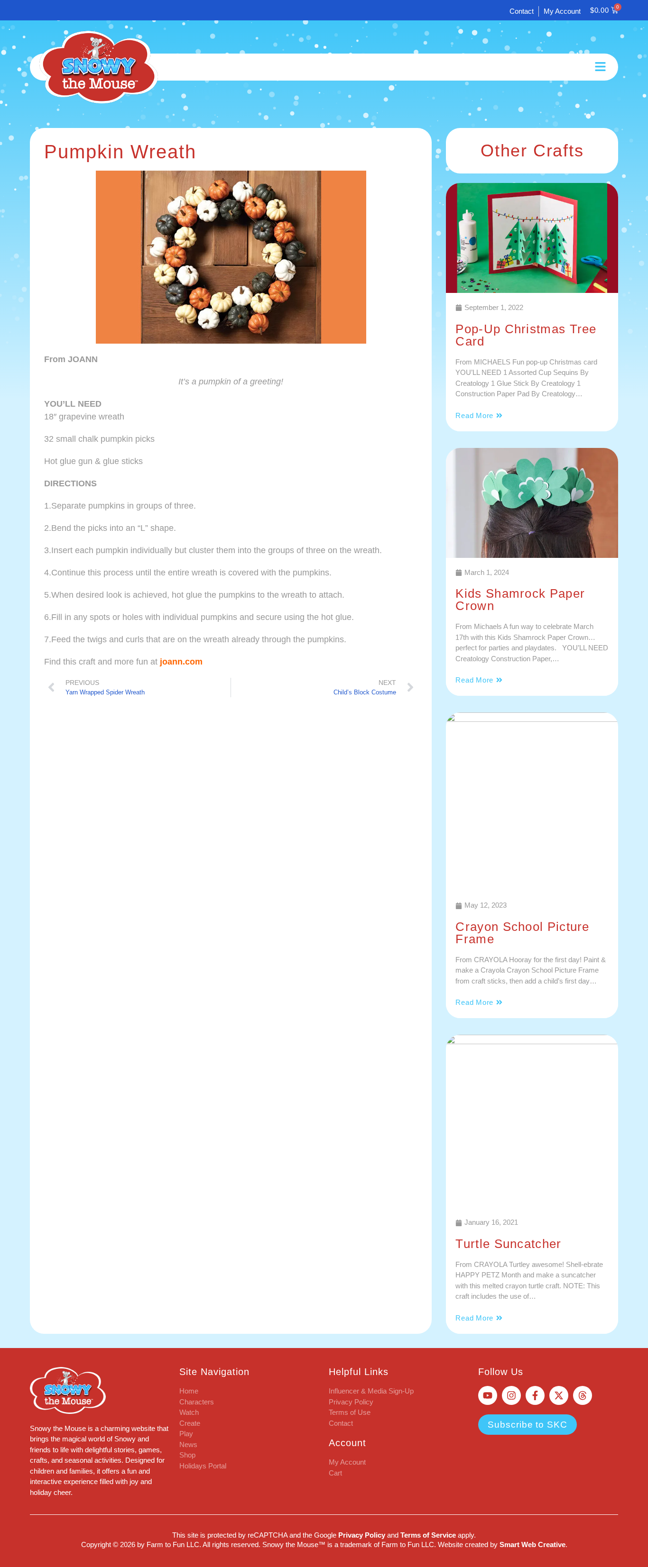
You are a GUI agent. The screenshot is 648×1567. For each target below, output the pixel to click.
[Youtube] (487, 1395)
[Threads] (582, 1395)
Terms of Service (428, 1535)
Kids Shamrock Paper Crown (520, 599)
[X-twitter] (558, 1395)
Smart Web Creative (532, 1544)
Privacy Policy (361, 1535)
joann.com (181, 661)
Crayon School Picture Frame (522, 933)
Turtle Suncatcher (508, 1244)
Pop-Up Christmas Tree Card (525, 335)
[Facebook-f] (535, 1395)
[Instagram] (511, 1395)
